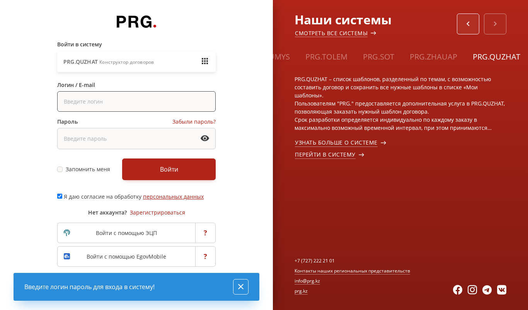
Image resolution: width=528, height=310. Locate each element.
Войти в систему (79, 44)
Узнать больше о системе (336, 142)
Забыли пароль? (194, 121)
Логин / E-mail (76, 85)
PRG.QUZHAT (496, 56)
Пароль (67, 121)
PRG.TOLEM (326, 56)
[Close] (241, 287)
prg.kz (301, 291)
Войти (169, 169)
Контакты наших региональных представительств (352, 270)
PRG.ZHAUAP (433, 56)
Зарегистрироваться (157, 212)
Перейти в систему (325, 154)
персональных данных (173, 196)
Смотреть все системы (331, 33)
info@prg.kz (307, 281)
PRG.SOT (378, 56)
